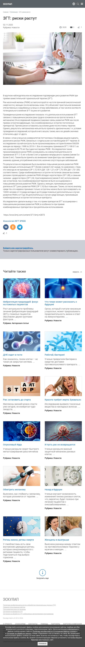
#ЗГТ (16, 221)
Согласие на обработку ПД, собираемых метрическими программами (28, 614)
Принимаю (42, 643)
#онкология (8, 221)
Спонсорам (20, 624)
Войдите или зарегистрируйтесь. (18, 248)
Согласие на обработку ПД (12, 611)
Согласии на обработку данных (19, 633)
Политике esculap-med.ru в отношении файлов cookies (54, 631)
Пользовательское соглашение (14, 609)
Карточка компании (72, 624)
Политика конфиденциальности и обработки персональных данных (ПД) (29, 605)
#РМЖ (23, 221)
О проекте (7, 624)
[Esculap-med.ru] (11, 599)
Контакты (32, 624)
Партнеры (55, 624)
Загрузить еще (42, 578)
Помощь (44, 624)
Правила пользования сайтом (14, 607)
